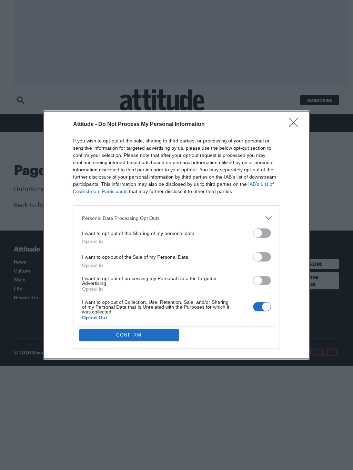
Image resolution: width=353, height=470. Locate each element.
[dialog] (176, 235)
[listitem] (176, 218)
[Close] (295, 124)
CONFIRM (129, 335)
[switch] (262, 233)
